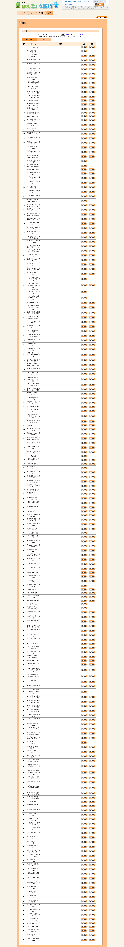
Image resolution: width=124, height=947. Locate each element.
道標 (44, 39)
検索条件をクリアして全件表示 (74, 34)
